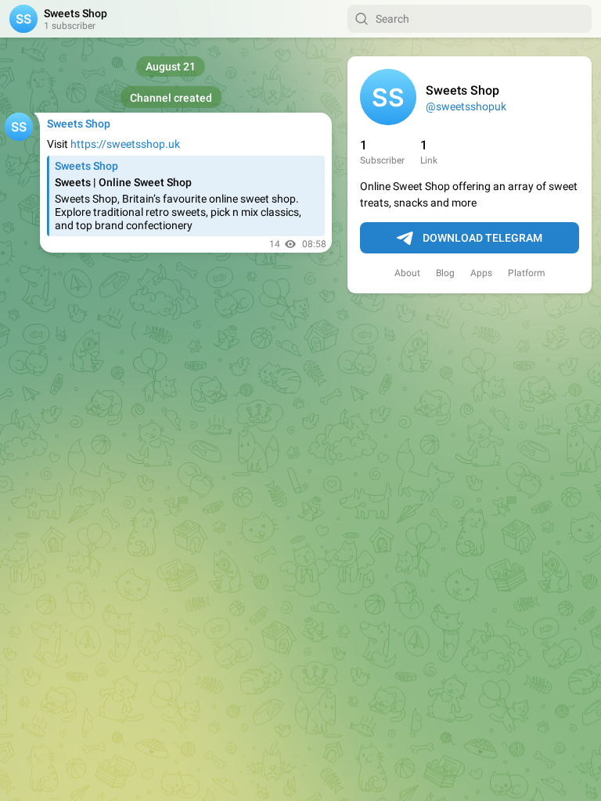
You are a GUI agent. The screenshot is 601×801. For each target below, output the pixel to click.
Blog (445, 273)
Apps (481, 273)
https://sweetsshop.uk (125, 144)
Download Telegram (482, 238)
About (407, 273)
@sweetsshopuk (466, 106)
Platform (526, 273)
